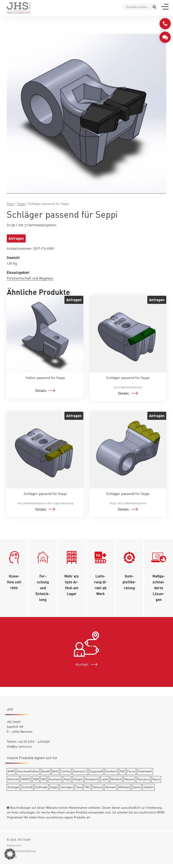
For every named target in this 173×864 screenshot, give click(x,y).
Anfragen (16, 238)
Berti (55, 771)
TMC (87, 787)
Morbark (116, 779)
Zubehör (148, 787)
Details (40, 390)
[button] (10, 854)
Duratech (111, 771)
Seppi (21, 204)
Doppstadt (96, 771)
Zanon (137, 787)
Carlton (66, 771)
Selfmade (41, 787)
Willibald (124, 787)
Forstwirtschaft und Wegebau (30, 278)
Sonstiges (66, 787)
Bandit (45, 771)
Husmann (55, 779)
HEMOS (25, 779)
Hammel (13, 779)
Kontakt (82, 664)
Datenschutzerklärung (21, 851)
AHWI (11, 771)
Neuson (129, 779)
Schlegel (13, 787)
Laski (104, 779)
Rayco (156, 779)
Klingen (78, 779)
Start (10, 204)
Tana (79, 787)
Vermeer (110, 787)
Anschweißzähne (28, 771)
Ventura (97, 787)
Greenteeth (145, 771)
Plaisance (143, 779)
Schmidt (27, 787)
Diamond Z (80, 771)
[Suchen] (154, 6)
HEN (36, 779)
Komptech (91, 779)
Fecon (131, 771)
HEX (43, 779)
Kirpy (67, 779)
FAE (122, 771)
